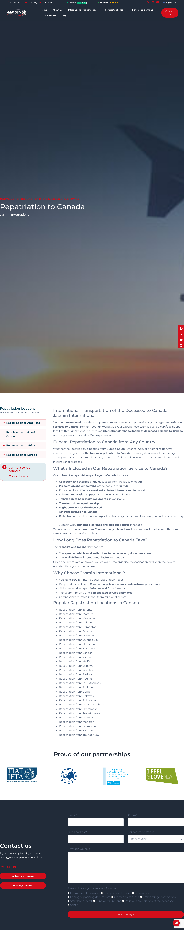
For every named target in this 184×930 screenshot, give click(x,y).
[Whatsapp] (153, 2)
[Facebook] (181, 328)
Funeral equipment (142, 10)
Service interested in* (141, 832)
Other (74, 905)
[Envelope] (157, 2)
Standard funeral (81, 901)
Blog (64, 15)
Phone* (132, 815)
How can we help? (79, 849)
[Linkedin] (181, 345)
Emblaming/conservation (159, 897)
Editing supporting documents (90, 897)
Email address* (77, 832)
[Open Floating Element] (176, 923)
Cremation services (126, 897)
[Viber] (148, 2)
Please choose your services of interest (92, 888)
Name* (72, 815)
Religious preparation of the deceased (149, 901)
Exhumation (142, 893)
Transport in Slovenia (116, 893)
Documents (50, 15)
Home (44, 10)
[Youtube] (181, 340)
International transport (84, 893)
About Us (57, 10)
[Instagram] (181, 334)
